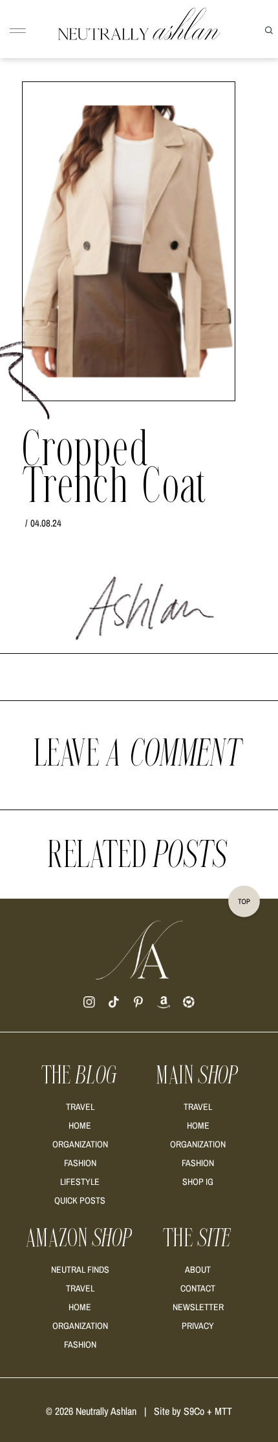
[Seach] (269, 29)
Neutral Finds (80, 1269)
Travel (80, 1107)
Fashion (80, 1163)
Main (198, 1075)
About (198, 1269)
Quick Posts (79, 1200)
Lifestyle (80, 1181)
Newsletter (198, 1307)
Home (80, 1125)
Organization (80, 1144)
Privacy (198, 1326)
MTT (223, 1411)
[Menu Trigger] (18, 31)
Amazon (80, 1238)
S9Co (194, 1411)
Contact (197, 1288)
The (80, 1075)
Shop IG (197, 1181)
